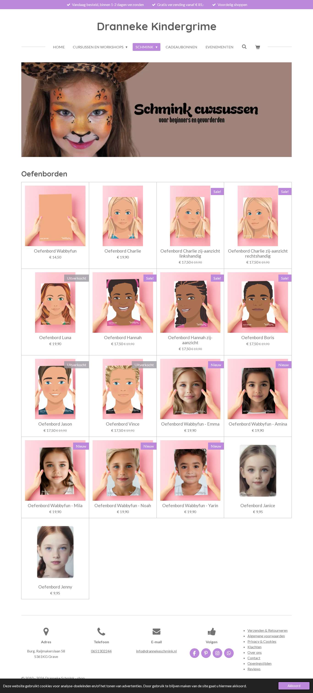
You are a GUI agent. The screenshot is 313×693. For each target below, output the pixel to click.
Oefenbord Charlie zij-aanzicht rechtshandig (258, 253)
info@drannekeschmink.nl (156, 651)
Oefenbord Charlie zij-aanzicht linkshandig (190, 253)
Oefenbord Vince (123, 423)
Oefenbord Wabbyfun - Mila (55, 505)
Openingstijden (259, 663)
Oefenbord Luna (55, 337)
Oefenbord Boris (257, 337)
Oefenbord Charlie (122, 250)
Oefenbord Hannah (123, 337)
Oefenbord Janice (257, 505)
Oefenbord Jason (55, 423)
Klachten (254, 647)
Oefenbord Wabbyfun (55, 250)
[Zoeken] (244, 46)
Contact (253, 658)
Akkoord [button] (294, 686)
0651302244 (101, 651)
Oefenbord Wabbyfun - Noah (122, 505)
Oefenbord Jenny (55, 586)
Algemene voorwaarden (266, 636)
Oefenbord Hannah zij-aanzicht (190, 340)
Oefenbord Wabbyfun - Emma (190, 423)
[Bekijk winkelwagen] (257, 47)
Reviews (254, 669)
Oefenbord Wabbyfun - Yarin (190, 505)
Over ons (254, 652)
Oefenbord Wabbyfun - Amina (258, 423)
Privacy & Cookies (261, 641)
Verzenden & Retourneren (267, 630)
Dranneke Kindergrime (157, 26)
